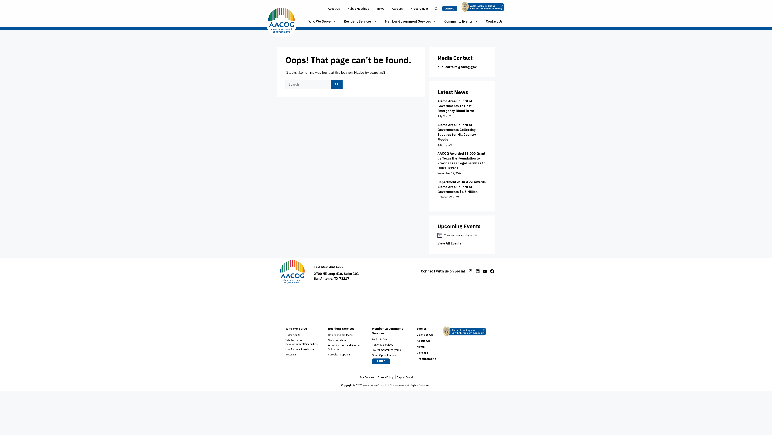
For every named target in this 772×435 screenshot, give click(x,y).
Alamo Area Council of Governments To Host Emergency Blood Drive (455, 106)
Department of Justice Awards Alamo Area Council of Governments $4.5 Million (461, 187)
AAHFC (449, 8)
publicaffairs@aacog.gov (457, 67)
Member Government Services (408, 21)
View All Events (449, 243)
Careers (397, 8)
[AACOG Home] (292, 273)
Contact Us (494, 21)
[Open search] (436, 8)
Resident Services (358, 21)
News (380, 8)
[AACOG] (281, 21)
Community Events (458, 21)
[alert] (462, 235)
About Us (334, 8)
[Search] (337, 84)
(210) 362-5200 (332, 267)
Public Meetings (358, 8)
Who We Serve (319, 21)
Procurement (419, 8)
